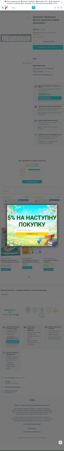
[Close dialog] (54, 207)
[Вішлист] (58, 8)
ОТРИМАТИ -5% (32, 234)
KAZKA (6, 8)
